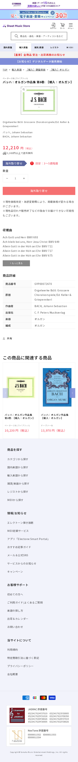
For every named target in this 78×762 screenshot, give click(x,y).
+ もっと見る (16, 263)
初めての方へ (15, 594)
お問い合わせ (15, 627)
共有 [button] (9, 338)
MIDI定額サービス (18, 531)
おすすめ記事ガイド (19, 547)
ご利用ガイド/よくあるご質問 (25, 602)
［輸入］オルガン (59, 69)
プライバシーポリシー (20, 666)
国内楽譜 (8, 47)
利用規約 (12, 649)
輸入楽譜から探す (17, 475)
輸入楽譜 (23, 47)
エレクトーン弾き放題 (20, 522)
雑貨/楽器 (39, 47)
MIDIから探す (15, 500)
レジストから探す (17, 491)
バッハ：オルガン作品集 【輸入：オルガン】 (55, 416)
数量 (6, 171)
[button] (70, 24)
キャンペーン (15, 571)
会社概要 (12, 674)
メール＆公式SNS (17, 555)
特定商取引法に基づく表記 (23, 658)
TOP (5, 69)
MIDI (70, 47)
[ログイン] (53, 24)
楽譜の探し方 (15, 610)
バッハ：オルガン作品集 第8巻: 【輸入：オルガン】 (20, 416)
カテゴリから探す (17, 459)
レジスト (54, 47)
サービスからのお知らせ (21, 563)
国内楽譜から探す (17, 467)
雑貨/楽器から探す (18, 483)
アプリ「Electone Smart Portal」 (28, 539)
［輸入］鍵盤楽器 (36, 69)
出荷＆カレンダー (17, 618)
